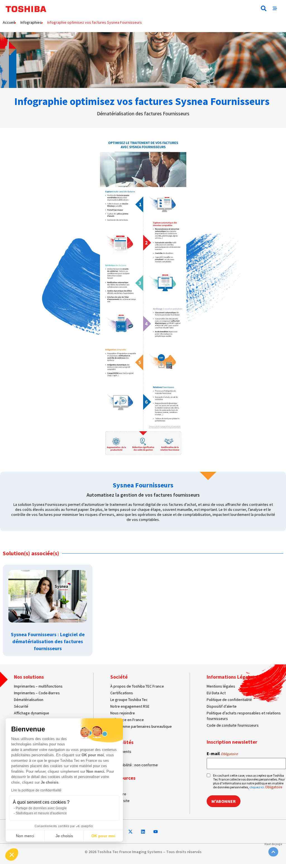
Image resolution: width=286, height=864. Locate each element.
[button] (263, 8)
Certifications (121, 692)
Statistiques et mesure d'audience (41, 813)
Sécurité (21, 706)
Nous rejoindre (122, 712)
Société (119, 677)
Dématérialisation (28, 699)
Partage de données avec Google (41, 808)
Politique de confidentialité (229, 699)
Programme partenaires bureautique (141, 726)
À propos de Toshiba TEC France (137, 686)
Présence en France (127, 719)
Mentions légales (221, 686)
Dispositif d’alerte (222, 706)
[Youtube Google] (155, 831)
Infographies (31, 22)
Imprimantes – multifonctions (38, 686)
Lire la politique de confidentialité (36, 790)
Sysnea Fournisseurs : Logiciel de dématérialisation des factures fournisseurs (48, 641)
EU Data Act (216, 692)
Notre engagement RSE (129, 706)
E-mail (222, 753)
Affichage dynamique (31, 712)
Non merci (25, 836)
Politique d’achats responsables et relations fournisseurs (244, 715)
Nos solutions (29, 677)
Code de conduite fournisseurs (233, 725)
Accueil (9, 22)
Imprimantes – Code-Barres (37, 692)
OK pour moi (103, 836)
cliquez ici (256, 787)
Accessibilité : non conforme (134, 764)
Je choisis (64, 836)
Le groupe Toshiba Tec (129, 699)
